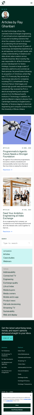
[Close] (30, 395)
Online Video (21, 364)
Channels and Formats (24, 357)
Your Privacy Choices (17, 409)
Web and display (10, 315)
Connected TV (9, 276)
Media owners (9, 294)
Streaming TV (9, 308)
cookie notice (9, 400)
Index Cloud (21, 350)
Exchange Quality (23, 377)
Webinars (7, 261)
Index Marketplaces (23, 354)
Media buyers (9, 290)
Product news (9, 301)
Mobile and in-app (10, 297)
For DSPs (4, 367)
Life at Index (8, 287)
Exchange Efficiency (24, 380)
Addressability (9, 272)
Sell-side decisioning (11, 304)
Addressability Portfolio (25, 367)
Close (17, 405)
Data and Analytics (23, 370)
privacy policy (27, 399)
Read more (6, 170)
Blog (5, 9)
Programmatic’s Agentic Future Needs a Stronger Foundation (15, 154)
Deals (19, 374)
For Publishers (6, 350)
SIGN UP (6, 338)
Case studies (8, 258)
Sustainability (9, 311)
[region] (17, 404)
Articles (6, 254)
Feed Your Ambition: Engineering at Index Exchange (13, 216)
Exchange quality (10, 283)
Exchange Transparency (25, 384)
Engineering (8, 279)
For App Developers (7, 359)
